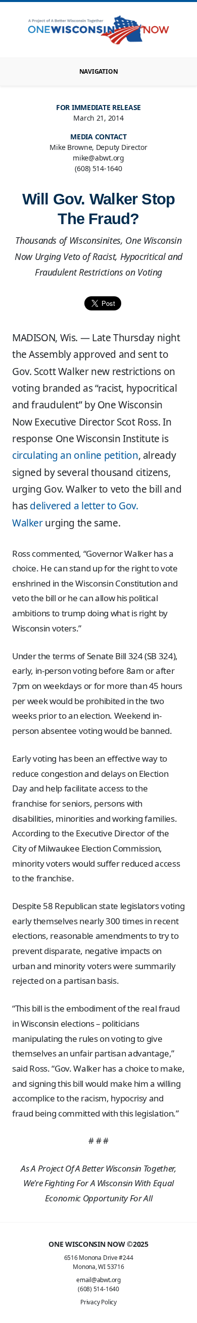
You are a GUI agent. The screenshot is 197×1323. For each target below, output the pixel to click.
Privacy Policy (98, 1302)
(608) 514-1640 (98, 1289)
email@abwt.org (98, 1280)
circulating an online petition (75, 455)
